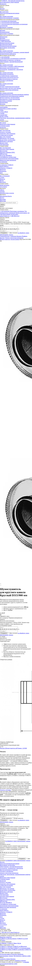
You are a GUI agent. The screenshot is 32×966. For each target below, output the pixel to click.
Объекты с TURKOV (6, 168)
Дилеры (2, 191)
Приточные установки (6, 33)
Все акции (3, 122)
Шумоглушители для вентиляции (10, 97)
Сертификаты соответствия (8, 157)
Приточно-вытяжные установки (9, 18)
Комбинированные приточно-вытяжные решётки (14, 94)
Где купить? (3, 186)
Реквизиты (3, 171)
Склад (2, 926)
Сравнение (13, 236)
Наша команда (4, 166)
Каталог (2, 8)
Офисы (2, 190)
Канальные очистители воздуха (9, 68)
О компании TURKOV (6, 165)
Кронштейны (4, 102)
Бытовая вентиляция (6, 44)
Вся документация (5, 147)
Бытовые (2, 30)
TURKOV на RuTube (18, 949)
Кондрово (3, 199)
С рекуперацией (4, 57)
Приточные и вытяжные (17, 211)
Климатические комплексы (8, 54)
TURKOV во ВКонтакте (20, 946)
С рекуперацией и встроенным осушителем (13, 58)
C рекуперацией (4, 211)
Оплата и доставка (5, 132)
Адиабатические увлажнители (9, 76)
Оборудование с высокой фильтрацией (11, 61)
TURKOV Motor (12, 943)
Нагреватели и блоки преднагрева (10, 99)
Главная (2, 236)
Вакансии (3, 169)
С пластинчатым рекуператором (9, 22)
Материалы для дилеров (7, 138)
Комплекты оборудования (7, 124)
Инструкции (3, 151)
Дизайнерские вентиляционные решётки (12, 96)
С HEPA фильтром (5, 41)
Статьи (2, 177)
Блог (1, 172)
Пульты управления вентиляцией (9, 86)
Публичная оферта (5, 954)
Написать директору (6, 937)
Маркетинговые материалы (8, 160)
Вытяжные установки (6, 27)
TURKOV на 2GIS (22, 938)
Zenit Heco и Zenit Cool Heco (8, 108)
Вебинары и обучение (6, 141)
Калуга (2, 197)
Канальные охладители (7, 74)
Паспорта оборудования (7, 149)
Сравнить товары (5, 959)
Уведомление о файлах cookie (22, 956)
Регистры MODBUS (6, 155)
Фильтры (2, 104)
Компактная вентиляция (7, 43)
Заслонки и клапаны (6, 101)
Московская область (6, 196)
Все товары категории (6, 16)
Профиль (24, 236)
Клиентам (3, 127)
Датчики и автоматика (6, 80)
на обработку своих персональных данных (17, 841)
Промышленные (5, 32)
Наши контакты (4, 185)
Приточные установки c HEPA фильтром (12, 66)
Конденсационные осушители (9, 79)
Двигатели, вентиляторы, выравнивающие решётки (15, 118)
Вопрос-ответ (4, 143)
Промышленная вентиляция (8, 46)
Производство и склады (7, 193)
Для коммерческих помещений (13, 211)
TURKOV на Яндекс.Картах (8, 938)
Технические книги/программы (9, 158)
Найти (2, 204)
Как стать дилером (5, 136)
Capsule (2, 113)
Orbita (1, 110)
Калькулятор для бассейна (7, 140)
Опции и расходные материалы (9, 90)
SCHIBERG (3, 943)
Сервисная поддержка (6, 135)
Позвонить (3, 4)
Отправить (4, 233)
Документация (4, 144)
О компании (3, 161)
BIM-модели (3, 154)
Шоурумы (3, 201)
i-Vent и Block (4, 111)
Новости (2, 179)
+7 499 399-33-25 (14, 216)
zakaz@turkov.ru (5, 216)
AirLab (19, 943)
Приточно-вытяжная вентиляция (9, 13)
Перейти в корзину (20, 960)
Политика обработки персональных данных (11, 955)
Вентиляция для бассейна (7, 47)
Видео (2, 180)
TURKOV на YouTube (6, 948)
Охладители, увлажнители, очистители (11, 69)
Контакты (3, 182)
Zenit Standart (4, 107)
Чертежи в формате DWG (7, 152)
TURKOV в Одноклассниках (21, 948)
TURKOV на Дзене (6, 949)
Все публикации (5, 176)
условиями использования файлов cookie (14, 962)
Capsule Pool (3, 115)
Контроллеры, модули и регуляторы (10, 88)
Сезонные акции (5, 125)
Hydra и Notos (4, 116)
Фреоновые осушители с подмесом (10, 60)
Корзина (19, 236)
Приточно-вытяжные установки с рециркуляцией (14, 52)
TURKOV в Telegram (6, 946)
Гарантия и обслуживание (7, 133)
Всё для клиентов (5, 130)
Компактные (3, 36)
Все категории (4, 11)
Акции (2, 119)
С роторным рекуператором (8, 21)
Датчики (2, 85)
